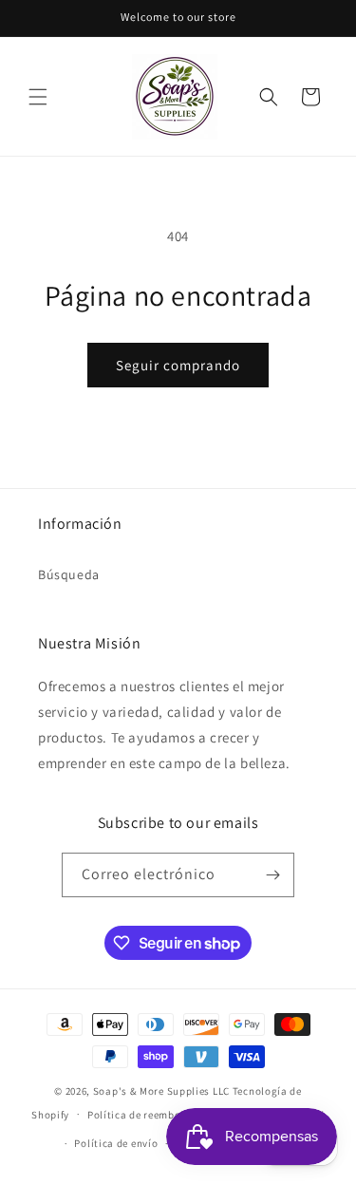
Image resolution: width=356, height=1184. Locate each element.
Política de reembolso (142, 1114)
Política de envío (116, 1143)
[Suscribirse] (272, 875)
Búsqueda (69, 574)
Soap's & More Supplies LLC (161, 1091)
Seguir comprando (178, 365)
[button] (38, 97)
